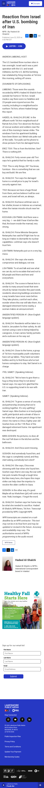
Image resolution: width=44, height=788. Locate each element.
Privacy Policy (10, 741)
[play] (3, 785)
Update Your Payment (13, 752)
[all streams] (41, 785)
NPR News (9, 543)
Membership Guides (12, 757)
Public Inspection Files (13, 736)
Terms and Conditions (13, 747)
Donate (36, 3)
